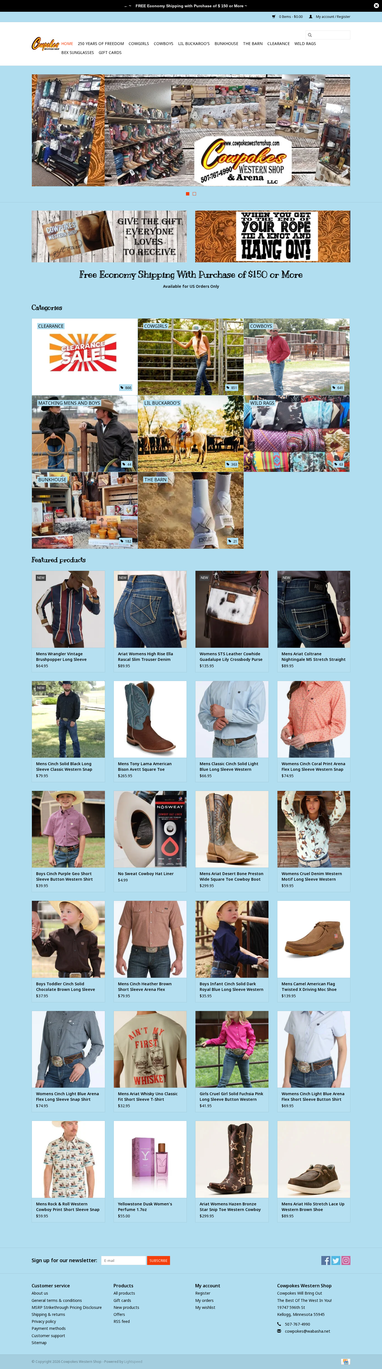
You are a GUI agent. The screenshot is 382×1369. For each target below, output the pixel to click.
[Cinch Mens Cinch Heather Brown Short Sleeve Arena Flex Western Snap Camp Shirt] (150, 939)
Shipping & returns (48, 1314)
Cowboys (163, 43)
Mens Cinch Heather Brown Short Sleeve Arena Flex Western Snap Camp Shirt (145, 986)
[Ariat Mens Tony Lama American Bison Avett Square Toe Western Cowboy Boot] (150, 719)
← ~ (127, 6)
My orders (204, 1300)
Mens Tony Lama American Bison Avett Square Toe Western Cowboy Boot (145, 766)
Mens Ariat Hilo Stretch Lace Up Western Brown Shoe (313, 1206)
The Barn (253, 43)
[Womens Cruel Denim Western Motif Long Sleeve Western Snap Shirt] (314, 829)
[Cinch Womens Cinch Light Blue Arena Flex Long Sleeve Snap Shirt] (68, 1049)
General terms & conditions (57, 1300)
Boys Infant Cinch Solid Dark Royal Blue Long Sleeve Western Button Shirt (231, 986)
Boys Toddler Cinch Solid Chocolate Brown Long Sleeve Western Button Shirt (65, 986)
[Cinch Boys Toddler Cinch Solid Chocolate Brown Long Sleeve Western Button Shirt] (68, 939)
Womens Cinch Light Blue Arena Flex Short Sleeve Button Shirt (313, 1096)
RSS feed (122, 1321)
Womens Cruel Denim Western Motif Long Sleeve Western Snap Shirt (312, 876)
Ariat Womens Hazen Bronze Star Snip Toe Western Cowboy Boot (230, 1206)
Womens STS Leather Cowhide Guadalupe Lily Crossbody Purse (231, 656)
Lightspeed (133, 1361)
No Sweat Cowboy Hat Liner (146, 873)
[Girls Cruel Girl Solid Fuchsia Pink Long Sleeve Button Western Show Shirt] (232, 1049)
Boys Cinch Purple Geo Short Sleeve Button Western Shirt (64, 876)
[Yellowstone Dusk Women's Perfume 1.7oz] (150, 1159)
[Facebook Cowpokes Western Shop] (325, 1260)
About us (40, 1293)
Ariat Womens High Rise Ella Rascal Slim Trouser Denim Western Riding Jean (145, 656)
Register (202, 1293)
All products (124, 1293)
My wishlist (205, 1307)
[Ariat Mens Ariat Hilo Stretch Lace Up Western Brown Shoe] (314, 1159)
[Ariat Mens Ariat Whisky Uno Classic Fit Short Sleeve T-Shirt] (150, 1049)
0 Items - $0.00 (290, 16)
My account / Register (332, 16)
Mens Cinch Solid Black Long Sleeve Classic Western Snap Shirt (64, 766)
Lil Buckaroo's (194, 43)
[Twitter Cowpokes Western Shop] (335, 1260)
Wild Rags (305, 43)
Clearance (278, 43)
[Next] (339, 132)
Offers (119, 1314)
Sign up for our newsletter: (64, 1260)
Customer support (48, 1335)
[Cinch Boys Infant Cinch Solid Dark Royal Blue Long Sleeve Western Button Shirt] (232, 939)
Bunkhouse (226, 43)
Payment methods (49, 1328)
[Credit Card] (344, 1361)
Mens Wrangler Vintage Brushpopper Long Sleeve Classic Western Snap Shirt (62, 656)
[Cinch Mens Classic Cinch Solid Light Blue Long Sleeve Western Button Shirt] (232, 719)
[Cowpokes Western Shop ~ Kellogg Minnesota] (46, 44)
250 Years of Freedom (101, 43)
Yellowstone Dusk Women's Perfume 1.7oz (145, 1206)
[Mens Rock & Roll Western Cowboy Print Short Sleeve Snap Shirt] (68, 1159)
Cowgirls (139, 43)
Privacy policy (44, 1321)
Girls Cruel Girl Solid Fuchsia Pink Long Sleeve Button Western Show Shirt (231, 1096)
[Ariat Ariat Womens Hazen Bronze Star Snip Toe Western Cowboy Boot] (232, 1159)
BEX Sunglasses (77, 52)
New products (126, 1307)
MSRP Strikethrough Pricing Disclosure (67, 1307)
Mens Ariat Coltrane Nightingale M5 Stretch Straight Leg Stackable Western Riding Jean (314, 656)
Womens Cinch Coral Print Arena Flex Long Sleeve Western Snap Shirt (313, 766)
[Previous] (42, 132)
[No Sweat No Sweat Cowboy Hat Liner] (150, 829)
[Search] (310, 34)
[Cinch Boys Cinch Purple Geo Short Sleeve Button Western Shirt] (68, 829)
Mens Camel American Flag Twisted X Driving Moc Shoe (309, 986)
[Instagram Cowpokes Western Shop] (345, 1260)
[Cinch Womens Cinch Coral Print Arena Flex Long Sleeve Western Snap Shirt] (314, 719)
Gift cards (110, 52)
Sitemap (39, 1342)
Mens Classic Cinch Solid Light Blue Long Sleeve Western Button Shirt (229, 766)
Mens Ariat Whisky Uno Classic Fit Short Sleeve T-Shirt (148, 1096)
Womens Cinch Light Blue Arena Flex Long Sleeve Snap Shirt (67, 1096)
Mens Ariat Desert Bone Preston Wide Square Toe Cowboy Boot (231, 876)
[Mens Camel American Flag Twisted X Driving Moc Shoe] (314, 939)
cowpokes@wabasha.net (307, 1331)
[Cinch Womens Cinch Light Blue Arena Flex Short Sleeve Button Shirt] (314, 1049)
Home (67, 43)
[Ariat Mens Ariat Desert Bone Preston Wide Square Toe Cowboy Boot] (232, 829)
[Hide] (376, 5)
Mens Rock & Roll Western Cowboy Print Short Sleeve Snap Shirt (68, 1206)
